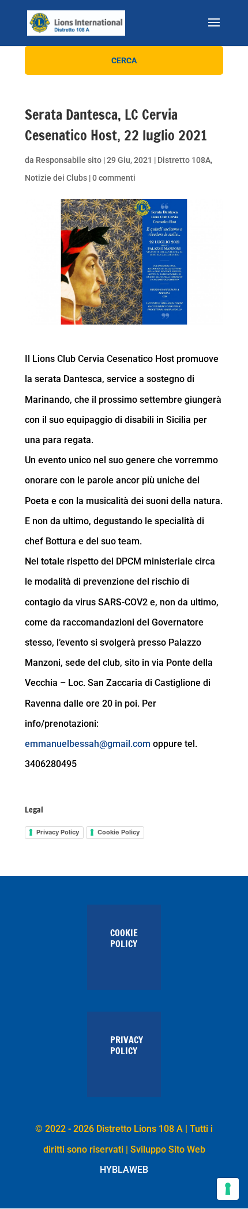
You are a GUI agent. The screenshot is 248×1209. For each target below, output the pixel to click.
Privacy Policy (57, 832)
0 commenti (114, 177)
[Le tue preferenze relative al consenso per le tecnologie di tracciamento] (228, 1189)
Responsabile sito (69, 160)
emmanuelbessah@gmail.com (88, 743)
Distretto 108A (184, 160)
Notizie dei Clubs (56, 177)
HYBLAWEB (124, 1169)
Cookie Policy (118, 832)
